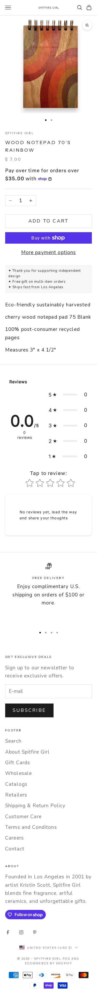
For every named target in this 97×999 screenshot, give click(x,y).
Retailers (16, 795)
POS (66, 958)
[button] (68, 394)
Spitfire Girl (19, 133)
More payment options (48, 252)
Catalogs (16, 784)
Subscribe (29, 710)
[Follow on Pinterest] (34, 932)
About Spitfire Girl (27, 752)
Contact (14, 849)
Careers (14, 838)
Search (13, 741)
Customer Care (23, 816)
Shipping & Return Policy (35, 805)
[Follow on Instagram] (21, 932)
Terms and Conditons (31, 827)
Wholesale (18, 773)
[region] (48, 593)
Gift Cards (17, 762)
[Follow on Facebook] (7, 932)
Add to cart (48, 221)
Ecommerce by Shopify (48, 963)
